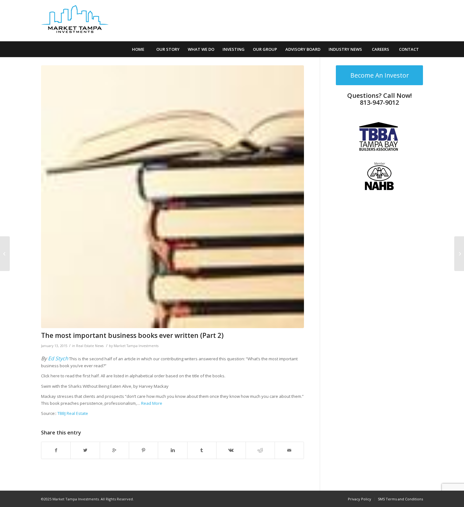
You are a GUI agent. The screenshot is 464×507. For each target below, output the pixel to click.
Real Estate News (90, 346)
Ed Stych (58, 358)
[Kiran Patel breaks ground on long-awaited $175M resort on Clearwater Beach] (5, 253)
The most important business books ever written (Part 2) (132, 335)
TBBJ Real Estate (72, 413)
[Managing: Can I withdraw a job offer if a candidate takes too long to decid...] (459, 253)
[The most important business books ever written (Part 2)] (172, 196)
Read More (151, 403)
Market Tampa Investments (136, 346)
